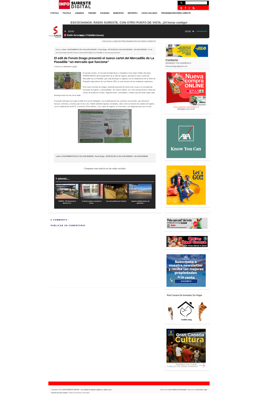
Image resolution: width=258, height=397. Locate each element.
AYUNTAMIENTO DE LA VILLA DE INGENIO (82, 49)
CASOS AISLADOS (149, 13)
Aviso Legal (203, 389)
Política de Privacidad (179, 389)
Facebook (185, 8)
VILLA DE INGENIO (140, 49)
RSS (193, 8)
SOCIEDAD (104, 13)
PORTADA (54, 13)
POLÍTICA (67, 13)
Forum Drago (102, 49)
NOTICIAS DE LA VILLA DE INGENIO (120, 49)
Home (64, 49)
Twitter (181, 8)
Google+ (189, 8)
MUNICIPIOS (118, 13)
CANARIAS (79, 13)
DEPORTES (132, 13)
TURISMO (92, 13)
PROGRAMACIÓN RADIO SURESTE (176, 13)
